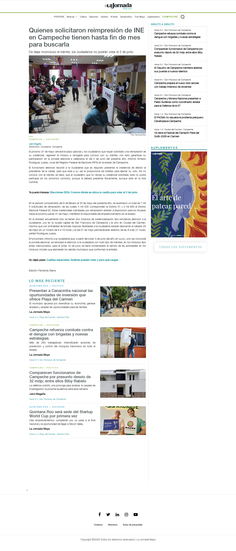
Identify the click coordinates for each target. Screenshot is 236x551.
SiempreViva (126, 17)
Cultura (83, 17)
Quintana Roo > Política (46, 286)
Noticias (70, 17)
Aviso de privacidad (132, 525)
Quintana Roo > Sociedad (47, 407)
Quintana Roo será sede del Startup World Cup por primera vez (61, 414)
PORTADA (59, 17)
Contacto (98, 525)
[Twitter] (108, 515)
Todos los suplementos (180, 247)
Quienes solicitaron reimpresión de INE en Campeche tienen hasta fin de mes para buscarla (86, 37)
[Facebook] (99, 515)
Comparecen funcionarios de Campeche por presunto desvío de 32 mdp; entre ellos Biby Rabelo (60, 377)
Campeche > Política (43, 368)
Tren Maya (140, 17)
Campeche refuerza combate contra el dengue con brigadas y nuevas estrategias (61, 334)
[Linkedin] (117, 515)
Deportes (93, 17)
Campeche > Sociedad (44, 139)
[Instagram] (126, 515)
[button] (155, 194)
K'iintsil (114, 17)
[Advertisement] (87, 463)
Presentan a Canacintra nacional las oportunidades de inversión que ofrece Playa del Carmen (61, 295)
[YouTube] (135, 515)
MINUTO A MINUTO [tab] (162, 24)
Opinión (104, 17)
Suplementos (153, 17)
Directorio (113, 525)
